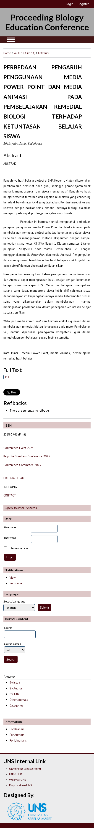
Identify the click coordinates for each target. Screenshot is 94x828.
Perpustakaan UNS (20, 785)
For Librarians (18, 740)
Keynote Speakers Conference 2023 (26, 456)
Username (10, 527)
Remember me (19, 548)
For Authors (17, 735)
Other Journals (19, 700)
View (13, 578)
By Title (15, 694)
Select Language (14, 601)
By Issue (15, 683)
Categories (16, 705)
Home (7, 53)
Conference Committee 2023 (22, 465)
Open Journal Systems (21, 508)
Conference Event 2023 (18, 448)
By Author (16, 688)
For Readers (17, 729)
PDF (7, 377)
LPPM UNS (15, 774)
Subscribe (16, 583)
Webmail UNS (17, 779)
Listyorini (43, 53)
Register (83, 4)
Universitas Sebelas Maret (25, 768)
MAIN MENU (11, 40)
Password (10, 537)
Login (69, 4)
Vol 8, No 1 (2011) (24, 53)
